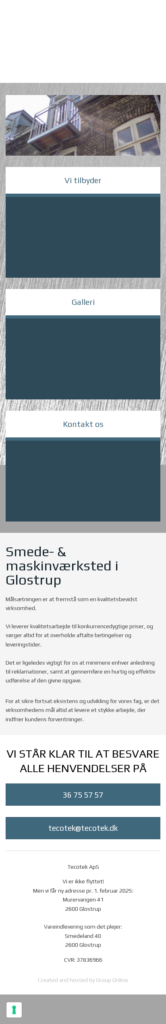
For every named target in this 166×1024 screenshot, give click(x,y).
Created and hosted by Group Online (83, 980)
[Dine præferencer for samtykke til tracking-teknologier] (14, 1010)
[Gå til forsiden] (83, 56)
